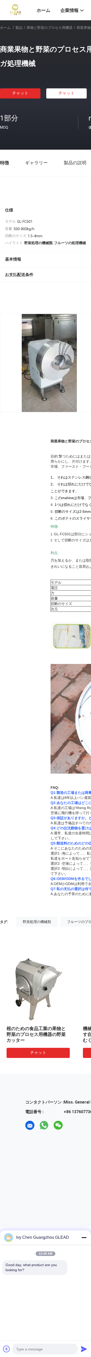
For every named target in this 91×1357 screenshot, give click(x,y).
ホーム (5, 28)
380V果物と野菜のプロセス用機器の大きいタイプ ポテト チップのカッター (42, 1034)
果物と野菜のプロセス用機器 (50, 28)
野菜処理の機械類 (37, 922)
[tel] (72, 1125)
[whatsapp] (44, 1125)
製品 (18, 28)
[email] (29, 1125)
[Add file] (6, 1348)
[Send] (84, 1348)
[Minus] (84, 1237)
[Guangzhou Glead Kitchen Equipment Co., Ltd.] (15, 10)
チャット (20, 93)
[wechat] (58, 1125)
